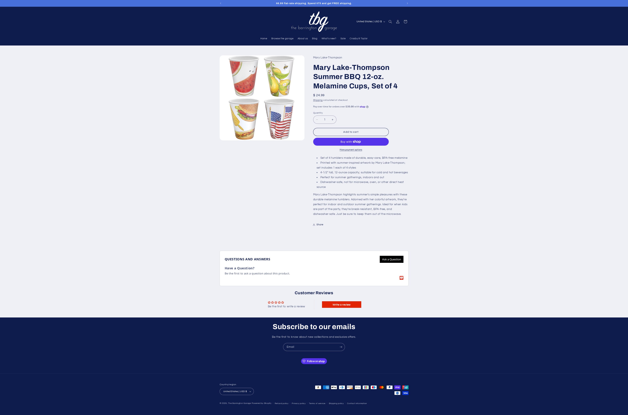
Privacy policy (298, 403)
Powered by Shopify (261, 403)
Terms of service (317, 403)
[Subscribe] (341, 347)
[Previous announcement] (220, 3)
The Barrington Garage (239, 403)
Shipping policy (336, 403)
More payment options (351, 150)
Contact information (357, 403)
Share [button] (319, 224)
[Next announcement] (407, 3)
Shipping (318, 100)
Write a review (342, 304)
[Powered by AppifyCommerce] (401, 278)
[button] (390, 21)
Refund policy (281, 403)
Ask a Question (391, 259)
